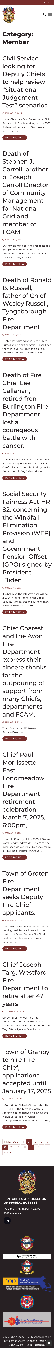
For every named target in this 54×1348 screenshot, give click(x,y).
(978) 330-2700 (12, 1212)
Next (7, 1152)
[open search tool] (44, 14)
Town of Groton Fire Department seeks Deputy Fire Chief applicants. (25, 893)
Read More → (14, 137)
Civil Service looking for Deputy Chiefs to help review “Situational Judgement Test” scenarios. (25, 82)
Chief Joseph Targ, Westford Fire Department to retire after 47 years (25, 984)
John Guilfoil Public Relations (26, 1344)
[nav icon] (50, 14)
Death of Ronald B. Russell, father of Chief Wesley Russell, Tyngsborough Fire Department (27, 303)
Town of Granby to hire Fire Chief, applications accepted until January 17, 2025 (26, 1071)
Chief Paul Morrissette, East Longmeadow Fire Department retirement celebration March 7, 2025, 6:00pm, (23, 790)
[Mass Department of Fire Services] (27, 1302)
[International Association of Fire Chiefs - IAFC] (27, 1243)
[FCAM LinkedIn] (7, 1220)
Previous (11, 1141)
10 (18, 1147)
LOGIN (45, 2)
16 (38, 1147)
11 (25, 1147)
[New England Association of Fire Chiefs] (27, 1267)
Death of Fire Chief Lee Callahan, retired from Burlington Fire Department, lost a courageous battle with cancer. (25, 410)
